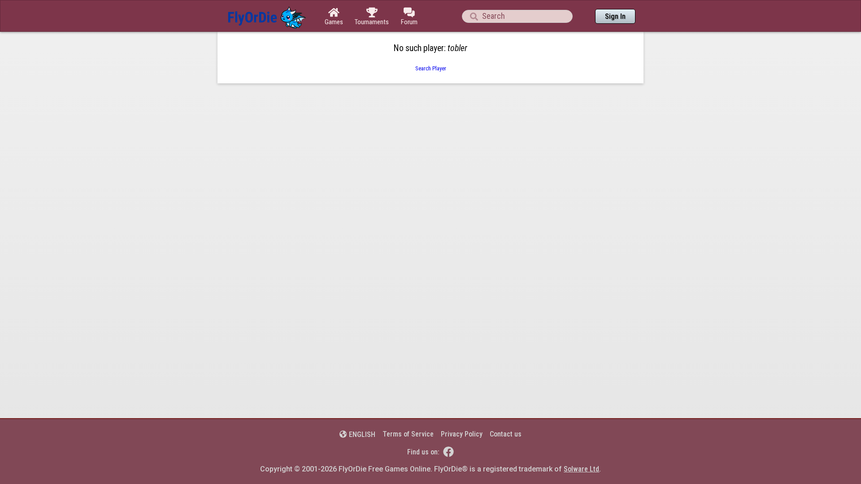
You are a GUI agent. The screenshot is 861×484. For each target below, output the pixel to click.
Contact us (506, 434)
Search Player (430, 68)
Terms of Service (408, 434)
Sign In (615, 16)
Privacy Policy (462, 434)
